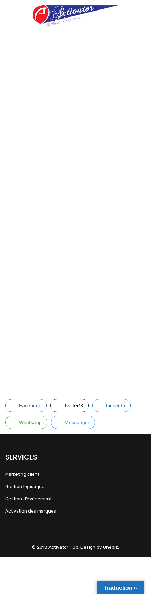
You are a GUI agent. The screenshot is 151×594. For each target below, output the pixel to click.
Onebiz (110, 547)
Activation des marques (30, 511)
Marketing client (22, 474)
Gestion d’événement (28, 498)
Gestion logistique (25, 486)
